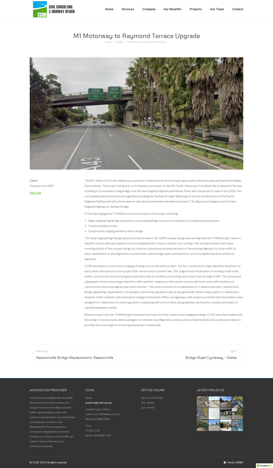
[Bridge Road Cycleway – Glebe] (226, 414)
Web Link (35, 192)
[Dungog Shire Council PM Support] (237, 402)
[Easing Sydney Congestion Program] (237, 425)
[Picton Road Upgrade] (226, 425)
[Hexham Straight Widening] (214, 402)
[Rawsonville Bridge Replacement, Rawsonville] (203, 425)
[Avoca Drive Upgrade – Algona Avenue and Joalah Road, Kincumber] (214, 425)
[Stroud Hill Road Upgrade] (226, 402)
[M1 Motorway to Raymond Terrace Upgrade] (237, 414)
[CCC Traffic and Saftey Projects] (203, 414)
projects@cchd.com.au (98, 402)
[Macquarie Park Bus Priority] (203, 402)
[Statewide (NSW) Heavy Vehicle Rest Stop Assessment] (214, 414)
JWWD (239, 462)
